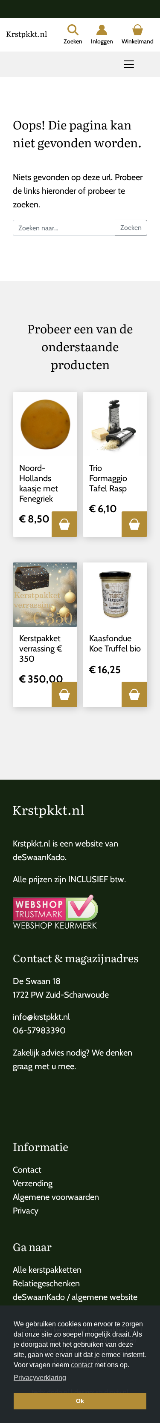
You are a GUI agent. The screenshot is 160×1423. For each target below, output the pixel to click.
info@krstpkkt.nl (41, 1017)
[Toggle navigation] (129, 64)
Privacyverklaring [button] (40, 1377)
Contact (27, 1170)
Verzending (32, 1183)
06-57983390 (39, 1030)
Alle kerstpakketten (47, 1270)
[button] (64, 524)
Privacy (25, 1210)
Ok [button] (80, 1400)
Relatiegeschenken (46, 1283)
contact (82, 1364)
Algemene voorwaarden (56, 1197)
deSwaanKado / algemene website (75, 1297)
